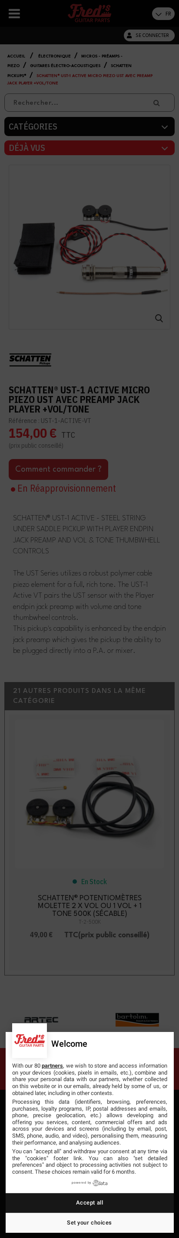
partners (52, 1065)
